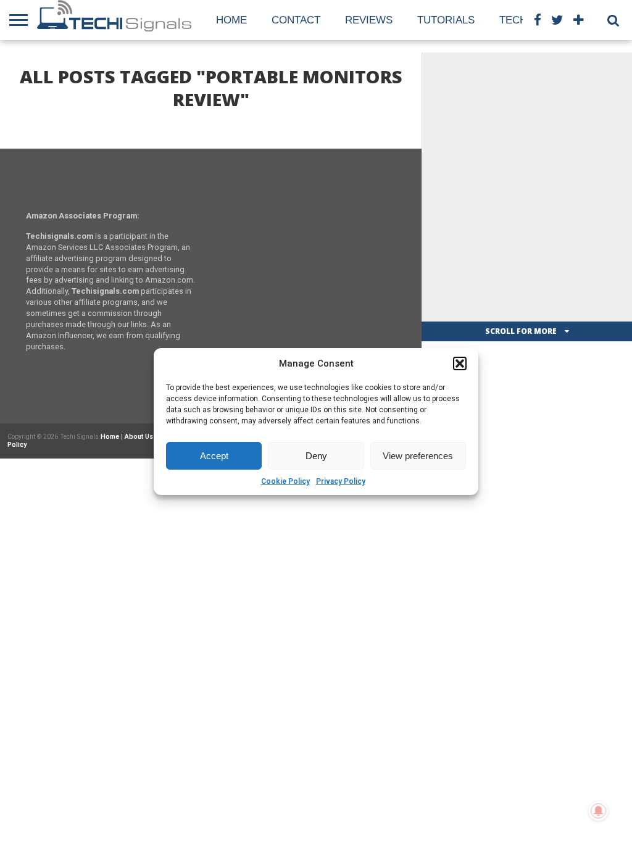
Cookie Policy (285, 481)
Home (231, 20)
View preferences (418, 456)
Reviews (369, 20)
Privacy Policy (340, 481)
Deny (316, 456)
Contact (296, 20)
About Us (139, 437)
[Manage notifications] (599, 811)
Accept (214, 456)
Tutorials (446, 20)
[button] (460, 363)
